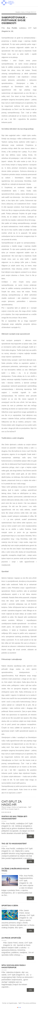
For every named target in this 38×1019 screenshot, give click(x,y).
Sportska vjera (10, 905)
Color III (20, 1007)
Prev (12, 812)
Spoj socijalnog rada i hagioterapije (14, 966)
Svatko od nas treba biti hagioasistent (14, 817)
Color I (17, 1007)
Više (30, 836)
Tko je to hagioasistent (14, 844)
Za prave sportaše (11, 938)
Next (15, 812)
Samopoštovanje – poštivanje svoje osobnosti (14, 20)
